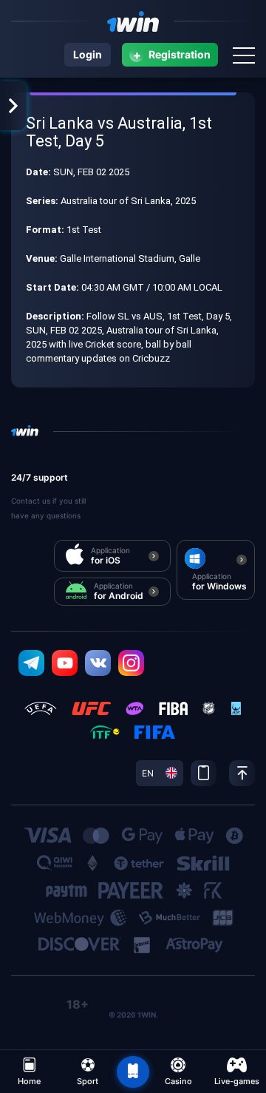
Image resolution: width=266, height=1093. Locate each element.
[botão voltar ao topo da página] (133, 1072)
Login (87, 54)
